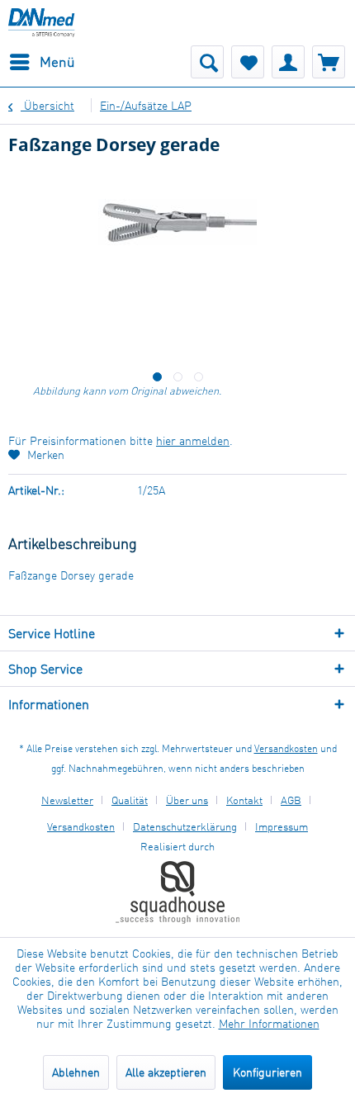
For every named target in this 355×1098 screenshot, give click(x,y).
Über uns (187, 800)
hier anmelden (193, 440)
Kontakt (244, 800)
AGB (291, 800)
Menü (57, 61)
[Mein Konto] (288, 61)
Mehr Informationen (269, 1023)
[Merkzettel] (247, 61)
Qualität (129, 800)
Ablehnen (76, 1072)
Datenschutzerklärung (185, 826)
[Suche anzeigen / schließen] (207, 61)
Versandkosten (286, 748)
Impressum (281, 826)
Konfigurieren (267, 1072)
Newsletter (67, 800)
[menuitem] (41, 61)
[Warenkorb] (328, 61)
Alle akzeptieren (165, 1072)
